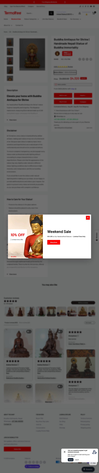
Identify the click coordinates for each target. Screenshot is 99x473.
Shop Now (53, 242)
